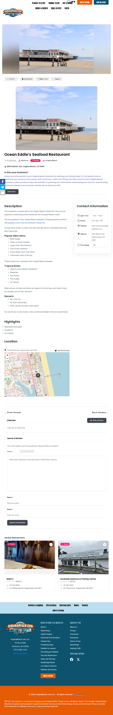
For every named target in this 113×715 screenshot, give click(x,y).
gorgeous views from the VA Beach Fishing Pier (26, 223)
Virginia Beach (51, 160)
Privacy (73, 631)
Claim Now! (11, 192)
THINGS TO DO (53, 3)
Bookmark (28, 79)
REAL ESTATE (56, 8)
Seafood (24, 160)
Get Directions (64, 350)
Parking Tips (45, 641)
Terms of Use (75, 641)
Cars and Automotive (49, 655)
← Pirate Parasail (13, 412)
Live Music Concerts (49, 666)
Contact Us (80, 694)
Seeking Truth (75, 648)
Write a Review (98, 420)
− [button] (7, 358)
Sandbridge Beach (48, 662)
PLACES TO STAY (38, 3)
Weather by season (48, 648)
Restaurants (65, 605)
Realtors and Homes (48, 670)
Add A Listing (58, 610)
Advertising (74, 645)
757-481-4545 (14, 585)
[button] (7, 557)
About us (73, 627)
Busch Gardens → (100, 412)
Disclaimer (74, 638)
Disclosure (74, 634)
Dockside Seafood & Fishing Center (24, 579)
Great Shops (45, 631)
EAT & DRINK (67, 3)
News (76, 605)
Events (85, 605)
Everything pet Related (49, 652)
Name (10, 497)
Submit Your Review (17, 523)
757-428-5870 (68, 585)
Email (10, 509)
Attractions (51, 605)
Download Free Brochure (50, 638)
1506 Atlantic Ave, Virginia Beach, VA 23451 (98, 237)
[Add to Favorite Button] (51, 544)
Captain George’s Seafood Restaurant (80, 579)
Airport (43, 627)
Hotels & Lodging (35, 605)
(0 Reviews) (12, 160)
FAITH (67, 8)
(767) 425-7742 (97, 221)
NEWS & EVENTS (41, 8)
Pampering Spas (47, 645)
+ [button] (7, 355)
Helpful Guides (46, 634)
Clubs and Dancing (48, 659)
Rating (10, 451)
